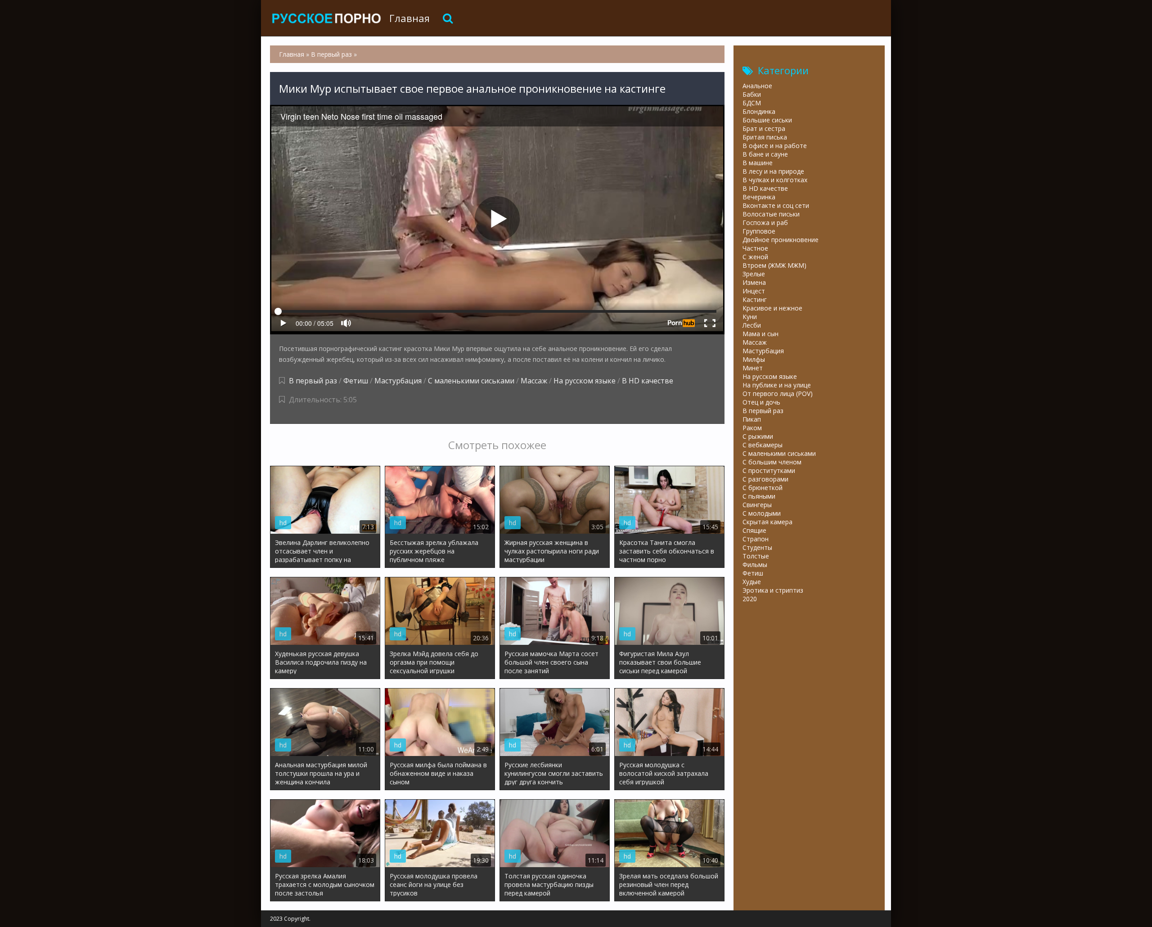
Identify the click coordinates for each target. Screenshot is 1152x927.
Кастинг (754, 299)
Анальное (757, 85)
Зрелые (753, 274)
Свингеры (757, 504)
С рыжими (757, 436)
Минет (752, 368)
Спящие (754, 530)
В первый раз (313, 381)
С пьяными (758, 496)
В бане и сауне (765, 154)
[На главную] (326, 18)
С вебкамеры (762, 445)
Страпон (755, 539)
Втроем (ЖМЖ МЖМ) (774, 265)
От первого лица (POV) (777, 393)
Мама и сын (760, 333)
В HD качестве (647, 381)
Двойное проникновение (780, 239)
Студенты (757, 547)
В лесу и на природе (773, 171)
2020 (749, 598)
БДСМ (751, 103)
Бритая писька (764, 137)
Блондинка (758, 111)
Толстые (755, 556)
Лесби (751, 325)
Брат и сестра (763, 128)
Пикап (751, 419)
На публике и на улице (776, 385)
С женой (755, 256)
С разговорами (765, 479)
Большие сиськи (767, 120)
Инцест (753, 291)
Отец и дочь (761, 402)
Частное (755, 248)
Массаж (534, 381)
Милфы (753, 359)
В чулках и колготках (774, 180)
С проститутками (768, 470)
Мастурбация (398, 381)
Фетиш (355, 381)
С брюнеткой (762, 487)
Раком (752, 427)
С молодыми (761, 513)
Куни (749, 316)
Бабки (751, 94)
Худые (751, 581)
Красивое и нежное (772, 308)
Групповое (758, 231)
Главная (409, 18)
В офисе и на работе (774, 145)
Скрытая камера (767, 522)
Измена (754, 282)
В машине (757, 162)
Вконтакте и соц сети (775, 205)
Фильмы (754, 564)
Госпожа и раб (765, 222)
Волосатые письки (771, 214)
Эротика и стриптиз (772, 590)
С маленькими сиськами (471, 381)
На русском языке (585, 381)
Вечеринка (758, 197)
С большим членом (771, 462)
